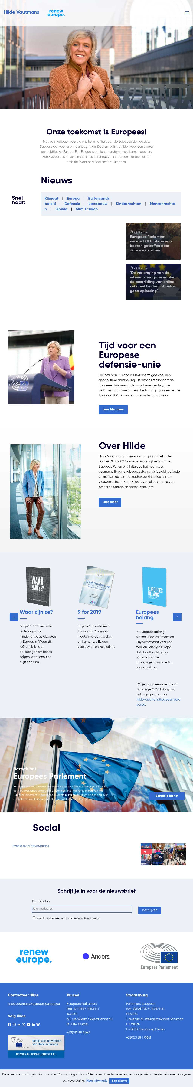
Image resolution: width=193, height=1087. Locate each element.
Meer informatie (96, 1080)
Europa (73, 199)
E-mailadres (41, 901)
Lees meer (110, 502)
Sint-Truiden (87, 209)
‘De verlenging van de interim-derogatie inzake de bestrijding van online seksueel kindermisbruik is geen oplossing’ (153, 282)
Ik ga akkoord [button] (119, 1081)
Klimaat (51, 199)
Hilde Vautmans (21, 12)
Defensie (72, 204)
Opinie (61, 209)
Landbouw (98, 204)
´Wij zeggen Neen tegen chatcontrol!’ (58, 284)
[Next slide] (184, 854)
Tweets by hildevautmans (30, 846)
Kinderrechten (128, 204)
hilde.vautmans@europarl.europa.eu (34, 1004)
